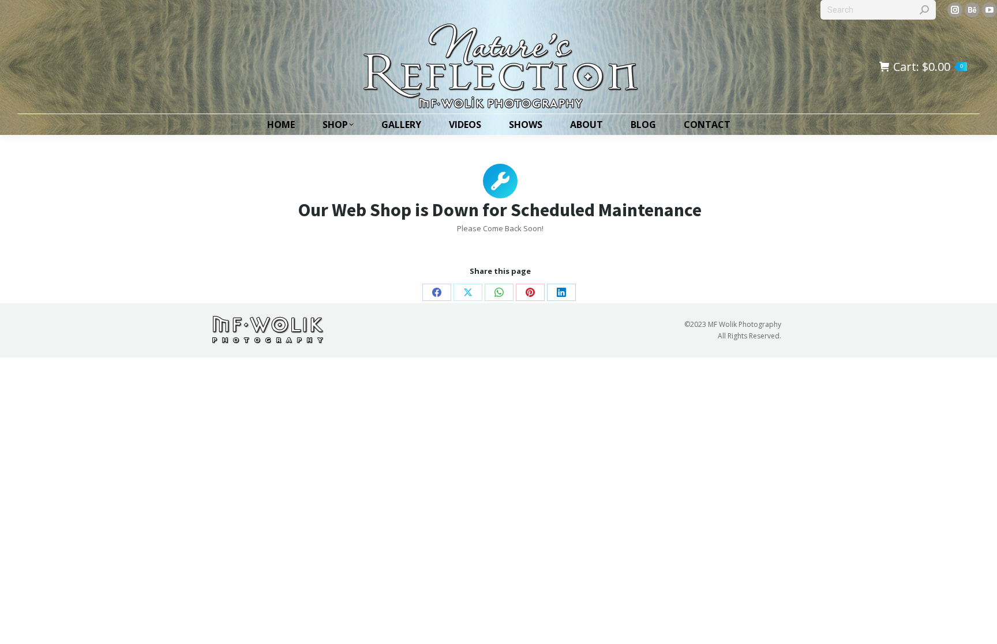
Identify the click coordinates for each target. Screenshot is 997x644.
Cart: (928, 67)
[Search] (924, 10)
